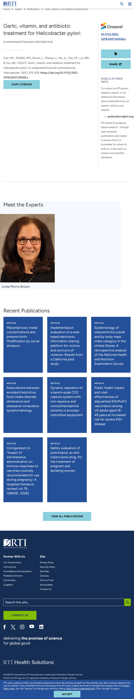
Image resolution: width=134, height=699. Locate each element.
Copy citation (22, 84)
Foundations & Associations (17, 571)
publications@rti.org (121, 116)
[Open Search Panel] (121, 3)
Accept (71, 694)
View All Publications (67, 516)
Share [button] (113, 64)
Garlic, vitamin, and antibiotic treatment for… (67, 9)
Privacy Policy (47, 562)
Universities (9, 580)
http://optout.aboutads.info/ (80, 688)
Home (6, 9)
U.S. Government (12, 562)
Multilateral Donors (13, 576)
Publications (33, 9)
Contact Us (45, 589)
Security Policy (47, 567)
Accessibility (46, 585)
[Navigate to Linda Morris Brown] (27, 248)
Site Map (44, 571)
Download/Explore (116, 53)
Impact (18, 9)
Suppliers (8, 585)
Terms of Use (46, 580)
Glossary (44, 576)
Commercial (9, 567)
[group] (29, 251)
